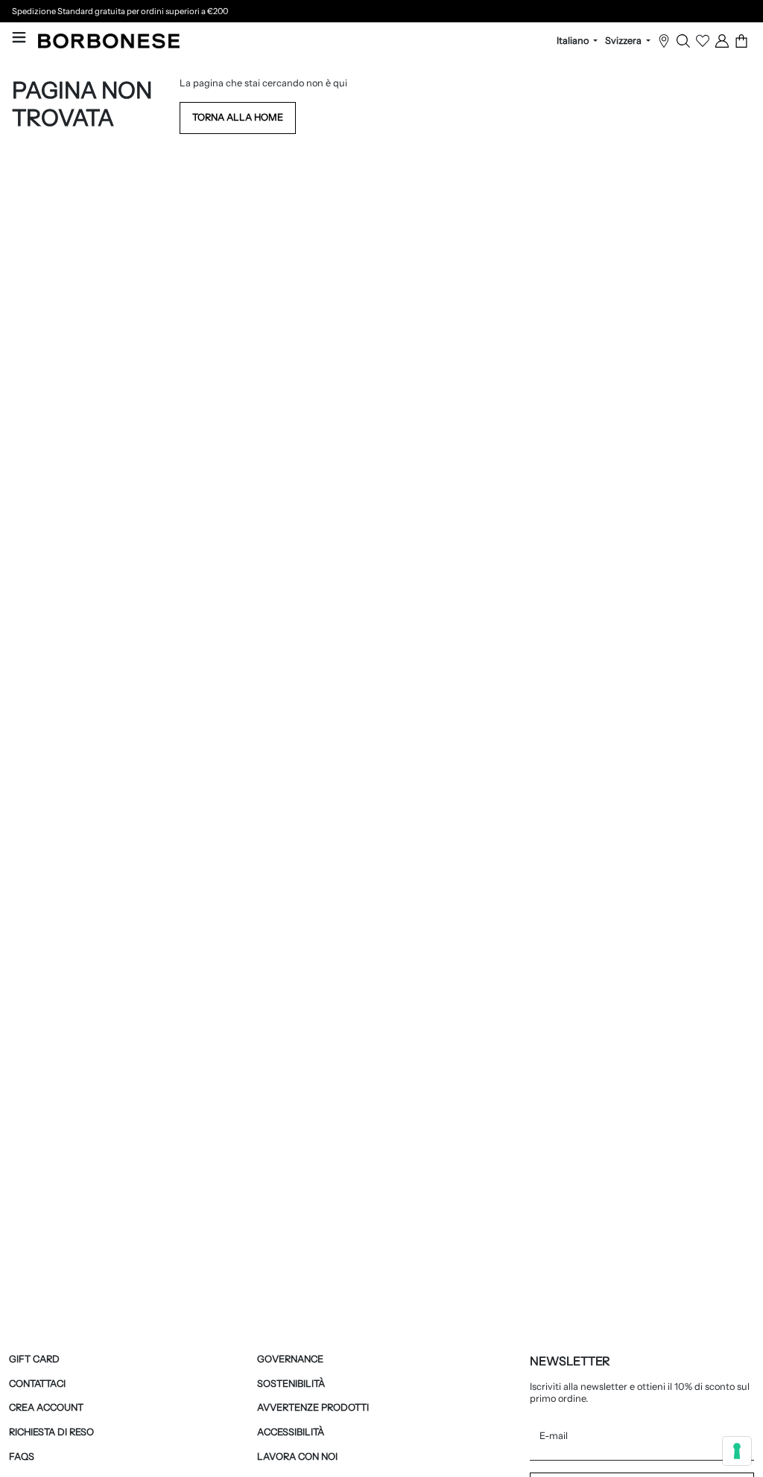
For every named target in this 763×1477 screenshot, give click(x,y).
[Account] (722, 41)
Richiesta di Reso (51, 1432)
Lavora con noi (297, 1456)
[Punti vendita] (664, 41)
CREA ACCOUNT (46, 1407)
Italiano (574, 41)
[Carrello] (741, 41)
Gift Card (34, 1359)
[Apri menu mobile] (19, 37)
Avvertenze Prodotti (313, 1407)
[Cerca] (683, 41)
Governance (290, 1359)
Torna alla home (237, 117)
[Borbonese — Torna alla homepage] (109, 41)
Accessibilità (290, 1432)
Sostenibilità (291, 1383)
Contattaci (37, 1383)
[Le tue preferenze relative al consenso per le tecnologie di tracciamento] (737, 1451)
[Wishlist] (702, 41)
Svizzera (624, 41)
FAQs (21, 1456)
